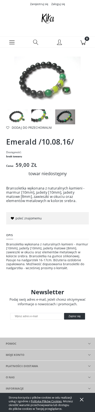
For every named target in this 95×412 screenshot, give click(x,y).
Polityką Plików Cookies (46, 401)
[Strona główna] (47, 18)
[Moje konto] (59, 43)
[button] (12, 42)
